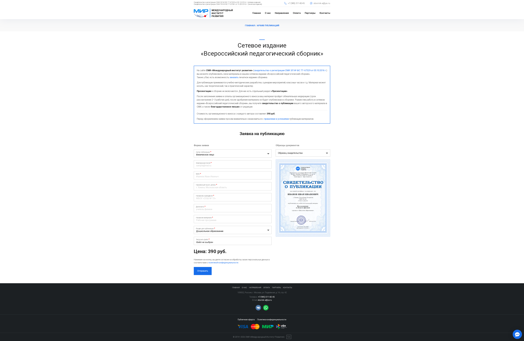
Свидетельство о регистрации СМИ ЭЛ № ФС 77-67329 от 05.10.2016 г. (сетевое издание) (227, 2)
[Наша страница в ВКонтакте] (258, 307)
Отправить (202, 271)
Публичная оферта (246, 319)
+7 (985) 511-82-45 (296, 3)
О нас (268, 13)
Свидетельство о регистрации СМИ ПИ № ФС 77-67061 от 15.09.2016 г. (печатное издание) (228, 4)
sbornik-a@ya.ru (322, 3)
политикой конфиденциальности (223, 263)
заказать (234, 77)
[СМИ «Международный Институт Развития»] (213, 9)
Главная (256, 13)
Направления (282, 13)
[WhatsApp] (266, 307)
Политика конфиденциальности (271, 319)
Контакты (325, 13)
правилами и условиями (276, 119)
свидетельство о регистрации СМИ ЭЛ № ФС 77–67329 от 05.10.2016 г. (290, 70)
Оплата (297, 13)
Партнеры (310, 13)
